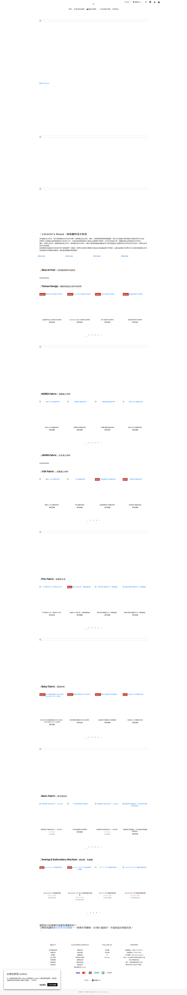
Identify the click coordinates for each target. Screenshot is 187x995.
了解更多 (34, 980)
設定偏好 (43, 985)
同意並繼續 (52, 985)
